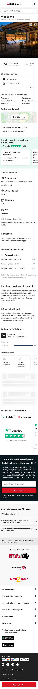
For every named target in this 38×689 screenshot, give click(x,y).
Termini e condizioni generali (12, 670)
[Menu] (4, 4)
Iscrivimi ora (19, 491)
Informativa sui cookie (10, 679)
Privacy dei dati (7, 674)
